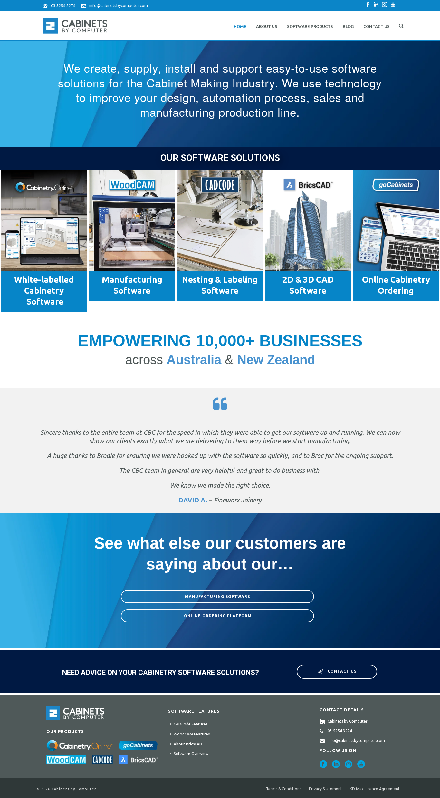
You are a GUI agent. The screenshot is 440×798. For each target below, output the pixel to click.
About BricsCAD (188, 744)
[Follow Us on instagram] (348, 764)
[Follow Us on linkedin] (336, 764)
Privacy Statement (325, 789)
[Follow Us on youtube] (361, 764)
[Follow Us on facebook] (323, 764)
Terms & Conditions (283, 789)
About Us (266, 26)
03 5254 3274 (63, 5)
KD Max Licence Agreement (375, 789)
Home (240, 26)
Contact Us (376, 26)
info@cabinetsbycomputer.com (118, 5)
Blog (348, 26)
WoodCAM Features (192, 734)
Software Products (310, 26)
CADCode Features (190, 724)
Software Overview (191, 754)
